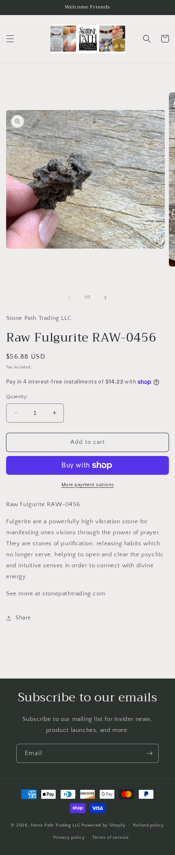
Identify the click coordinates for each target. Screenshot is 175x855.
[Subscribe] (149, 753)
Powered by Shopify (103, 824)
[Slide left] (70, 297)
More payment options (87, 484)
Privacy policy (69, 837)
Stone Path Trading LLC (55, 824)
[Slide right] (105, 297)
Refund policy (148, 825)
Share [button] (23, 618)
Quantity (16, 396)
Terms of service (110, 837)
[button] (10, 39)
